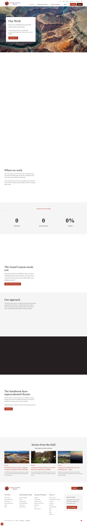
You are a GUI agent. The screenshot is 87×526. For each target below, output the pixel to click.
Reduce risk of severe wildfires (73, 133)
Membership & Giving (42, 4)
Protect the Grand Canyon (13, 104)
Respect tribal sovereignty (13, 133)
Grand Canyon (7, 497)
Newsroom (72, 1)
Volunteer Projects (37, 501)
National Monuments (8, 499)
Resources (78, 1)
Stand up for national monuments (33, 104)
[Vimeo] (78, 520)
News (50, 512)
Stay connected (66, 431)
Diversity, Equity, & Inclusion (54, 499)
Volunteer (36, 497)
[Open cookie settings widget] (2, 524)
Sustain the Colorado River (33, 133)
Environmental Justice (8, 503)
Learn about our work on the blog (43, 448)
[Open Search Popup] (81, 1)
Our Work (31, 4)
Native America (7, 501)
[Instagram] (71, 520)
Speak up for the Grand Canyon (13, 283)
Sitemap (16, 520)
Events (35, 506)
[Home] (12, 3)
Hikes (67, 1)
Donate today (9, 408)
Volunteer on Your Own (38, 503)
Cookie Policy (27, 520)
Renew (79, 4)
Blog (64, 1)
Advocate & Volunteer (55, 4)
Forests (5, 505)
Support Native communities (53, 104)
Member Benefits (22, 501)
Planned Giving (22, 506)
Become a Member (23, 497)
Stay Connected (37, 508)
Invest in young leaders (53, 132)
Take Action (36, 505)
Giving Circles (22, 505)
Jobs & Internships (52, 506)
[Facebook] (68, 520)
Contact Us (51, 503)
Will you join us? (13, 37)
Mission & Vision (52, 497)
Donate (73, 4)
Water (5, 506)
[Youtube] (76, 520)
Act (60, 1)
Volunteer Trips (37, 499)
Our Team (51, 501)
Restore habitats (73, 103)
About (65, 4)
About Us (52, 494)
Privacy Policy (21, 520)
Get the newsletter (72, 507)
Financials (51, 505)
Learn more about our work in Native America (22, 251)
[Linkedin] (73, 520)
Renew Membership (23, 503)
